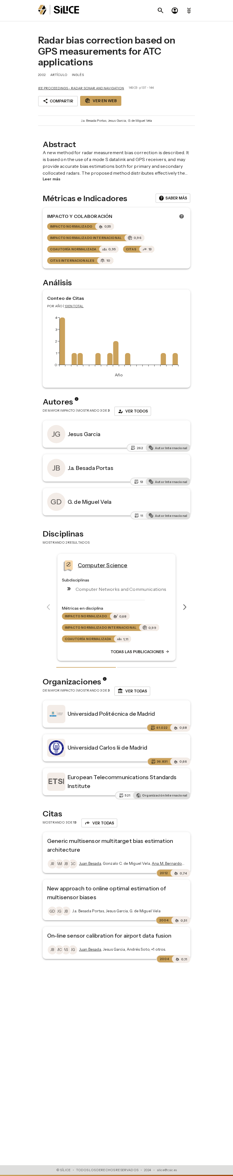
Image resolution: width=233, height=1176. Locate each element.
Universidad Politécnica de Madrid (111, 713)
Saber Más (173, 198)
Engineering (107, 565)
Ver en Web (101, 100)
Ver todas (132, 691)
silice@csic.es (167, 1170)
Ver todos (132, 411)
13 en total (74, 306)
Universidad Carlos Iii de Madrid (107, 747)
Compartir (58, 101)
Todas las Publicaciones (154, 652)
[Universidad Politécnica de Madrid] (56, 714)
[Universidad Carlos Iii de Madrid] (56, 748)
